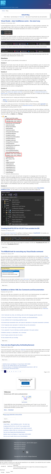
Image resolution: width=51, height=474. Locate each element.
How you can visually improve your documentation (15, 365)
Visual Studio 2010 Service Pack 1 (11, 368)
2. (1, 317)
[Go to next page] (22, 370)
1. (1, 315)
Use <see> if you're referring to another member (13, 327)
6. (1, 327)
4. (1, 322)
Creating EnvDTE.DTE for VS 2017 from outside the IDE (20, 228)
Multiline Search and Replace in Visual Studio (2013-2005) (16, 364)
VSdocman (21, 16)
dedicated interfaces (28, 105)
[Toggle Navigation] (50, 4)
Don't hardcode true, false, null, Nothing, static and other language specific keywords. (22, 315)
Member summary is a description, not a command (14, 332)
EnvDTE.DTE (37, 233)
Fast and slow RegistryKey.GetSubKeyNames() (17, 345)
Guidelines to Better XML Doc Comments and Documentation (22, 290)
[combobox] (9, 418)
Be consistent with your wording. (10, 337)
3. (1, 320)
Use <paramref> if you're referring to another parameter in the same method (20, 330)
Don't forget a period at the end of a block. (12, 335)
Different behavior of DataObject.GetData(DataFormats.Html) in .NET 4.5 (20, 367)
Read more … (5, 247)
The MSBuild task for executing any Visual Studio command (22, 251)
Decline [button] (8, 472)
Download (11, 410)
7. (1, 330)
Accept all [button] (3, 466)
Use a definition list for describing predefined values (14, 320)
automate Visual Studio (10, 233)
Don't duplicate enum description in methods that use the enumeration (18, 325)
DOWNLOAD (25, 383)
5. (1, 325)
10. (2, 337)
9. (1, 335)
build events (26, 279)
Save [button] (12, 471)
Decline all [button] (10, 466)
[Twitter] (23, 452)
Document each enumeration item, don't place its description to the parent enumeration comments (25, 322)
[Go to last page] (23, 370)
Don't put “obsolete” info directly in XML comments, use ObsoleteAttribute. (20, 317)
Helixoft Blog (25, 15)
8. (1, 332)
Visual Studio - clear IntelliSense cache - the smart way (20, 21)
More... (6, 410)
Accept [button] (2, 472)
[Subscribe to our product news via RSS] (27, 452)
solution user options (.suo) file (14, 92)
